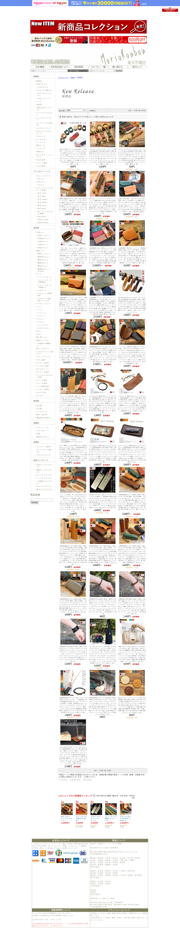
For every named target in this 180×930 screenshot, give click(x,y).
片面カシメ (40, 232)
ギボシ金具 (40, 360)
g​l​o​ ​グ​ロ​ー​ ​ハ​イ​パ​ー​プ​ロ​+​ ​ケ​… (67, 819)
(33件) (107, 668)
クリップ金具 (41, 380)
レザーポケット (42, 431)
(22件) (77, 169)
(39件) (107, 218)
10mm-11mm (43, 220)
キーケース (40, 142)
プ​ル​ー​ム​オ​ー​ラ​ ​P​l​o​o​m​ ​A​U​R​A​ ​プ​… (125, 819)
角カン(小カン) (42, 348)
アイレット (42, 316)
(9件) (136, 217)
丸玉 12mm (42, 202)
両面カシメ (40, 251)
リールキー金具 (42, 366)
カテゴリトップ (63, 77)
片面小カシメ (43, 241)
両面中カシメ (43, 263)
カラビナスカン (44, 328)
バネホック (42, 290)
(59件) (77, 718)
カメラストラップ (43, 128)
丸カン (39, 334)
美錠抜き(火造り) (43, 418)
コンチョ (40, 395)
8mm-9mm (42, 217)
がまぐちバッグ (44, 98)
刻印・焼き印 (41, 415)
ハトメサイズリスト (44, 478)
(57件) (136, 568)
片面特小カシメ (44, 238)
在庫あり (93, 111)
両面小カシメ (43, 260)
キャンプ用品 (41, 163)
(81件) (77, 569)
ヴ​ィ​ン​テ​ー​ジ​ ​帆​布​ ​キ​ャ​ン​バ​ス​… (111, 819)
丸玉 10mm (42, 199)
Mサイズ (41, 182)
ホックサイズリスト (44, 475)
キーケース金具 (42, 363)
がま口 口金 (41, 392)
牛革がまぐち (41, 84)
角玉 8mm (42, 208)
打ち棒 (39, 405)
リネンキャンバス (43, 455)
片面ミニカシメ (44, 235)
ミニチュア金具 (42, 389)
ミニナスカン (43, 325)
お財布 (39, 104)
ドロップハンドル (43, 357)
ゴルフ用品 (40, 166)
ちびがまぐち (43, 87)
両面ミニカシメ (44, 254)
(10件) (77, 516)
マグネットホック (43, 304)
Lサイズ (41, 185)
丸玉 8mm (42, 196)
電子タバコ (40, 145)
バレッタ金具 (41, 383)
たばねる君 (40, 160)
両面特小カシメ (44, 257)
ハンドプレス (41, 411)
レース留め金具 (42, 386)
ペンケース (40, 148)
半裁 (38, 434)
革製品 (73, 77)
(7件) (136, 516)
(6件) (136, 169)
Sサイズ (41, 179)
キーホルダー (41, 139)
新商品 (39, 81)
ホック (39, 274)
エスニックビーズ (43, 176)
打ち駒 (39, 408)
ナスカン (40, 319)
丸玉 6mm (42, 193)
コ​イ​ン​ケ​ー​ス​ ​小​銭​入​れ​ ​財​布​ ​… (81, 819)
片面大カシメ (43, 248)
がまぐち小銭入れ (45, 90)
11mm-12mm (43, 222)
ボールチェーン (42, 369)
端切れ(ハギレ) (42, 437)
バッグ (39, 101)
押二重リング (41, 337)
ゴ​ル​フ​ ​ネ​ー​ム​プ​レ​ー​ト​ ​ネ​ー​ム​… (95, 819)
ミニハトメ (42, 313)
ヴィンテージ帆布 (43, 447)
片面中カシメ (43, 244)
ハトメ (39, 307)
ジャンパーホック (45, 277)
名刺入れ (40, 152)
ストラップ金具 (42, 372)
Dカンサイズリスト (44, 486)
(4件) (77, 268)
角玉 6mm (42, 205)
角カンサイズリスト (44, 489)
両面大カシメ (43, 266)
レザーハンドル (42, 427)
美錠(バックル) (42, 340)
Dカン (38, 331)
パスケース (40, 136)
